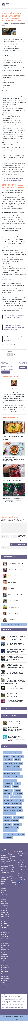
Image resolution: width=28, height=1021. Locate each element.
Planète (12, 810)
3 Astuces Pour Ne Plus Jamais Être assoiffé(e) (14, 722)
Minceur (6, 800)
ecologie (19, 776)
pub (15, 817)
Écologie (21, 873)
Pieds (12, 873)
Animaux (12, 858)
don (13, 773)
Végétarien (15, 834)
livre (12, 797)
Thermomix (22, 864)
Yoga (22, 834)
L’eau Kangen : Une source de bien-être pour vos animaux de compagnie (14, 338)
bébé (10, 763)
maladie (18, 797)
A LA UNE (20, 756)
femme (6, 790)
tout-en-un (7, 831)
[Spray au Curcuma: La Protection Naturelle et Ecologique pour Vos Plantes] (5, 729)
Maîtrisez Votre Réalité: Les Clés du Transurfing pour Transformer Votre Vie (15, 701)
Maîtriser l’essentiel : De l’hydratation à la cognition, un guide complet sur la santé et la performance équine (13, 681)
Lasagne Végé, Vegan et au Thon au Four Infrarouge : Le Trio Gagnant (13, 438)
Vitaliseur (7, 834)
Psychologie (7, 817)
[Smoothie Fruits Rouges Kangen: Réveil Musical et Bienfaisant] (14, 470)
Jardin (12, 880)
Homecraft (13, 876)
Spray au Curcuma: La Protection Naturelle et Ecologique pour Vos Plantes (15, 730)
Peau (19, 807)
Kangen (6, 797)
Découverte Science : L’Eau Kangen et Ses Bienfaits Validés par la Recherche (16, 695)
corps (13, 770)
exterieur (15, 787)
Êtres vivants (8, 837)
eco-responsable (9, 776)
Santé (20, 870)
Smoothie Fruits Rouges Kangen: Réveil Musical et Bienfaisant (13, 479)
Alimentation (22, 853)
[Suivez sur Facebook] (19, 882)
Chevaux (13, 860)
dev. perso (7, 773)
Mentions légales (13, 1018)
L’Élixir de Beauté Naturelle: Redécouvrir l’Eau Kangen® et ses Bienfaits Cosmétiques (14, 327)
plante (6, 810)
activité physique (16, 753)
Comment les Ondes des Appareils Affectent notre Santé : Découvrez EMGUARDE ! (15, 666)
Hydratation (7, 793)
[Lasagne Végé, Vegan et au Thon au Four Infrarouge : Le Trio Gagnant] (14, 427)
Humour (17, 790)
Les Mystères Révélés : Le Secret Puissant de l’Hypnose (15, 687)
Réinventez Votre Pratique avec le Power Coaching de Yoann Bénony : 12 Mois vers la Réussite (12, 658)
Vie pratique (22, 871)
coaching (7, 766)
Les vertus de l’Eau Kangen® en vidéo (12, 180)
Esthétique (7, 787)
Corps (12, 869)
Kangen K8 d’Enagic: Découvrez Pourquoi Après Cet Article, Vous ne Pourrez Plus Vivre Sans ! (13, 673)
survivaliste (7, 824)
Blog (5, 763)
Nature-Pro (22, 855)
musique (6, 804)
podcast (19, 810)
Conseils (6, 770)
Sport (20, 877)
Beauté (12, 865)
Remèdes (6, 820)
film (11, 790)
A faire (14, 756)
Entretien (17, 783)
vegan (15, 831)
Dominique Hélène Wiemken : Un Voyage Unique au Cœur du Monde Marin (15, 644)
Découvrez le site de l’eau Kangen (13, 178)
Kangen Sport (23, 879)
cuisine (19, 770)
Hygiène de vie (18, 793)
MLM (12, 800)
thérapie (6, 827)
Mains (12, 871)
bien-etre (17, 759)
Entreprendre (8, 783)
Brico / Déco (14, 878)
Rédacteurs (14, 820)
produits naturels (9, 814)
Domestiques (14, 862)
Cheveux (13, 867)
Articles (12, 864)
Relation (20, 817)
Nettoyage (13, 884)
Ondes (14, 807)
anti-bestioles (8, 759)
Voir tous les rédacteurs (14, 624)
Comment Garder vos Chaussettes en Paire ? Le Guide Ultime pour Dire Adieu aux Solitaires (16, 738)
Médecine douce (16, 804)
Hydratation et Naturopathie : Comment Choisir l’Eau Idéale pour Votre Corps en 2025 (16, 638)
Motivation (19, 800)
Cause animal (18, 763)
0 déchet (6, 753)
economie (7, 780)
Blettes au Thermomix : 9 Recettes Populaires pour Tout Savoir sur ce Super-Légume (13, 500)
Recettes (21, 23)
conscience (15, 766)
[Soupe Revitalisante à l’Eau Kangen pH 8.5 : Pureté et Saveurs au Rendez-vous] (14, 448)
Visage (12, 874)
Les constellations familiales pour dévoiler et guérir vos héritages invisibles (16, 651)
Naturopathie (22, 851)
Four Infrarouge (15, 23)
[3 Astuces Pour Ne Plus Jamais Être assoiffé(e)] (5, 723)
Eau (18, 773)
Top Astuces (14, 827)
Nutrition (7, 807)
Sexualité (21, 875)
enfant (14, 780)
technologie (17, 824)
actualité (7, 756)
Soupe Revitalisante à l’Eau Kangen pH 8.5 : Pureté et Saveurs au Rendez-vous (13, 459)
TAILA (14, 389)
